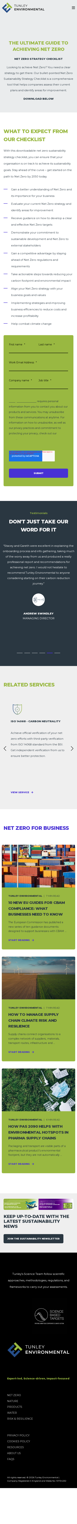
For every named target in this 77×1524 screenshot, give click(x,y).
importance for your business (34, 196)
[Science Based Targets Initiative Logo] (34, 1316)
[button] (5, 748)
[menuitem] (14, 1395)
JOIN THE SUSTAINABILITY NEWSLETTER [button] (33, 1238)
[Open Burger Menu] (73, 8)
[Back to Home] (23, 8)
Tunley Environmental (22, 401)
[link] (38, 748)
